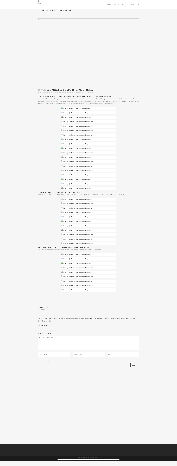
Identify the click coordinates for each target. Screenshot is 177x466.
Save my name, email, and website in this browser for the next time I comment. (63, 361)
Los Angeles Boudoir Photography (61, 92)
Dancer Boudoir (63, 318)
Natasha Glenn (78, 92)
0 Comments (89, 92)
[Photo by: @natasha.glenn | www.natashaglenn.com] (88, 108)
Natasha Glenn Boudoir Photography (116, 318)
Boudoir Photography (50, 318)
